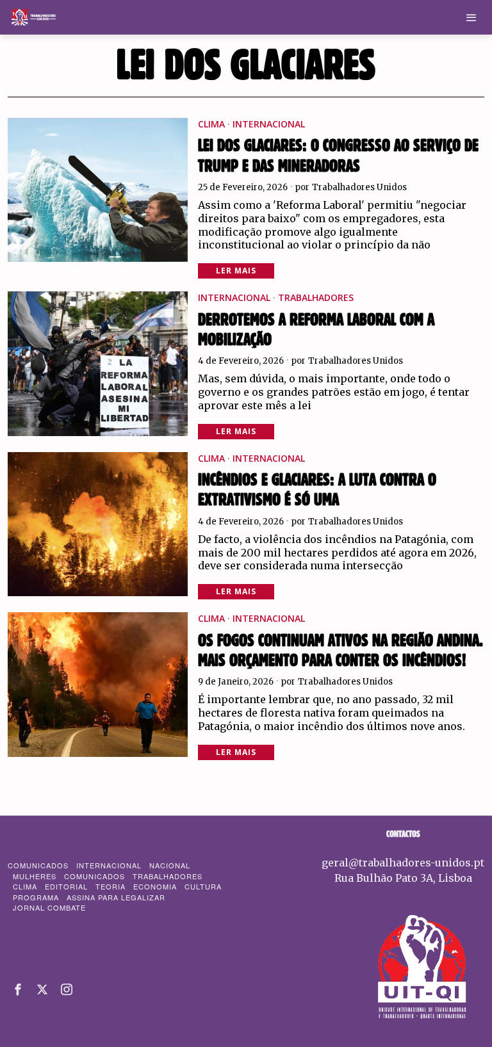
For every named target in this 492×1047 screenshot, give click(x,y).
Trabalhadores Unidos (359, 187)
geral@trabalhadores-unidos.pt (403, 862)
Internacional (269, 124)
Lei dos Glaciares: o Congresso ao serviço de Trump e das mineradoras (338, 156)
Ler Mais (236, 270)
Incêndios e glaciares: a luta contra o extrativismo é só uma (317, 490)
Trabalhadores (316, 297)
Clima (211, 124)
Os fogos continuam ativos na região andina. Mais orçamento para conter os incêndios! (340, 651)
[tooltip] (18, 989)
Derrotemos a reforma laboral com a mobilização (316, 330)
